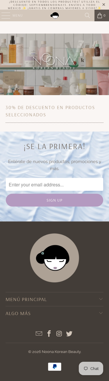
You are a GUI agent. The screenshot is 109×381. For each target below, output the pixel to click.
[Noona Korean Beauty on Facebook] (49, 334)
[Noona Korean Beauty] (54, 15)
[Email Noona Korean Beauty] (39, 334)
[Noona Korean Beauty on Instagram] (59, 334)
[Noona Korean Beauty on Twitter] (69, 334)
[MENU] (3, 15)
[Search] (87, 15)
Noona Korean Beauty (61, 351)
